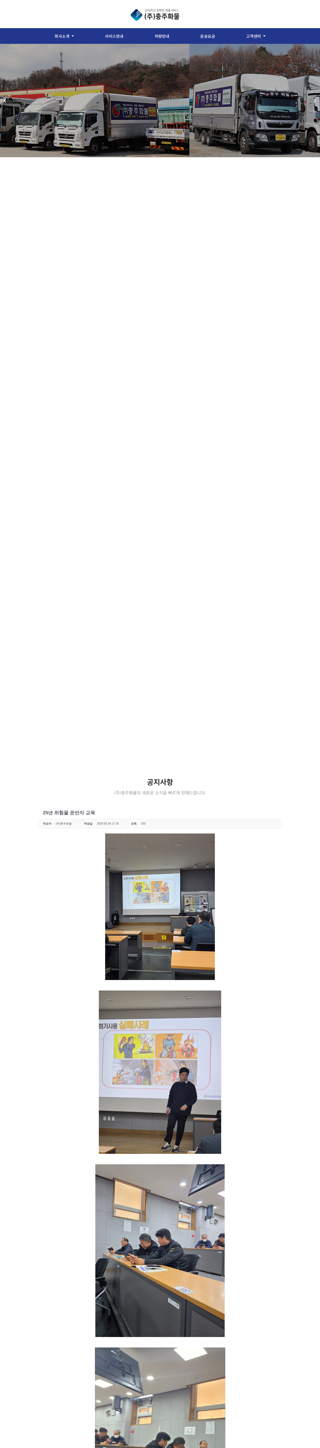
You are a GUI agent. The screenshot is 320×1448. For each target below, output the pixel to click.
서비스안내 (114, 36)
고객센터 (253, 36)
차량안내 (162, 36)
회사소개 (62, 36)
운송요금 (207, 36)
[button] (5, 100)
